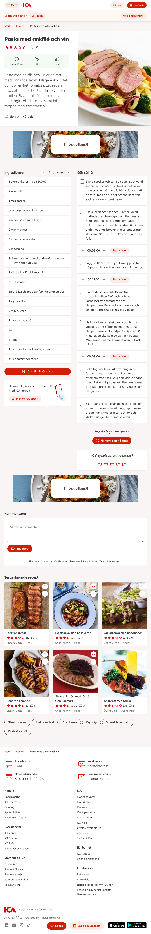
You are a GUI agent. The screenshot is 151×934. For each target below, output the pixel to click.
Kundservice (85, 868)
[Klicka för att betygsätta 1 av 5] (100, 464)
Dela (30, 116)
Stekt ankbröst (16, 633)
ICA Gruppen (84, 802)
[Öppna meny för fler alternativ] (45, 594)
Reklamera (83, 874)
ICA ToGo (9, 843)
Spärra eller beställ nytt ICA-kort (95, 884)
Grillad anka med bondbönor (123, 633)
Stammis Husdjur (14, 874)
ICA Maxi (82, 822)
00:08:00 (93, 356)
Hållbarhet (84, 847)
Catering (9, 807)
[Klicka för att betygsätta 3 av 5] (112, 464)
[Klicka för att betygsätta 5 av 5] (124, 464)
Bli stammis (10, 864)
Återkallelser (84, 879)
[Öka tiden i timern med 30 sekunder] (104, 251)
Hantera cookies (86, 894)
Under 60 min (16, 64)
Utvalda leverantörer (89, 827)
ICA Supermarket (86, 812)
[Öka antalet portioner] (68, 172)
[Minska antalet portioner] (43, 172)
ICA (79, 790)
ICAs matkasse (12, 802)
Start (7, 26)
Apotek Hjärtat (12, 812)
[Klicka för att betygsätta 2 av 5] (106, 464)
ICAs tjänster (12, 827)
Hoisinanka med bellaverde (73, 633)
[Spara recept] (45, 586)
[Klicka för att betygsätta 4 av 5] (118, 464)
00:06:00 (93, 250)
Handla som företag (15, 817)
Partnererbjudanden (16, 879)
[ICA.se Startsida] (27, 5)
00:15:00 (94, 279)
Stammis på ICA (14, 858)
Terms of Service (107, 561)
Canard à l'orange (18, 701)
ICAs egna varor (86, 796)
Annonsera (83, 833)
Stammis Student (14, 869)
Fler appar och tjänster (17, 848)
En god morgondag (88, 859)
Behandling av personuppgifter (94, 890)
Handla (9, 790)
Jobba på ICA (84, 838)
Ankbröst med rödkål (118, 701)
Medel (57, 64)
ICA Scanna (10, 838)
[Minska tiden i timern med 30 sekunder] (83, 251)
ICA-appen (10, 833)
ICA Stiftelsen (84, 853)
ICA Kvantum (84, 817)
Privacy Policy (88, 561)
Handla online (12, 796)
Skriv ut (14, 116)
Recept (20, 26)
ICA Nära (82, 807)
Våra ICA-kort (12, 884)
